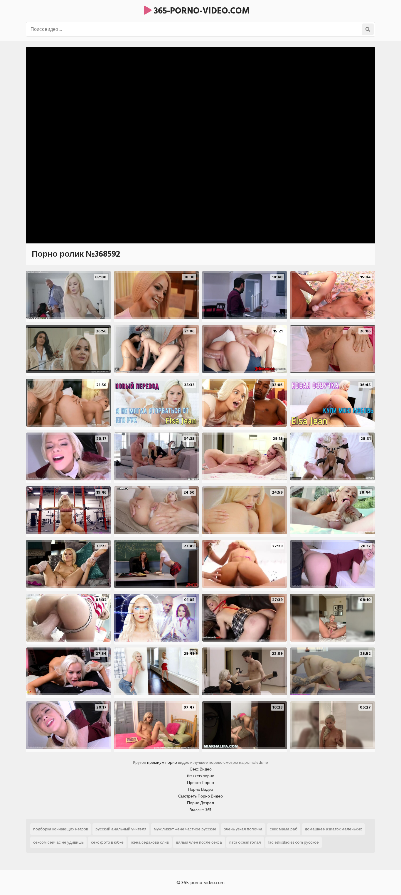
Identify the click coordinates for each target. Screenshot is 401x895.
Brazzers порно (200, 776)
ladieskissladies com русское (293, 842)
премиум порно (162, 762)
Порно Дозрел (200, 803)
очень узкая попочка (243, 829)
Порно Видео (200, 789)
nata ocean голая (245, 842)
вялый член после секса (199, 842)
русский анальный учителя (120, 829)
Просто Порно (200, 782)
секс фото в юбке (107, 842)
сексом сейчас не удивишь (58, 842)
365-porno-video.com (200, 11)
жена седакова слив (150, 842)
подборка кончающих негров (60, 829)
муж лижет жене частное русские (185, 829)
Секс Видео (201, 769)
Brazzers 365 (200, 809)
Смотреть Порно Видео (200, 796)
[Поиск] (368, 29)
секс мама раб (283, 829)
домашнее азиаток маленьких (333, 829)
